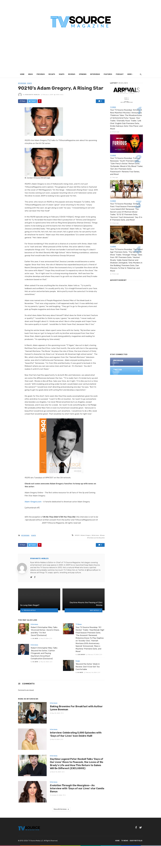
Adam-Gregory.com (33, 502)
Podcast (120, 74)
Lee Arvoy (81, 654)
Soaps (61, 74)
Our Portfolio (136, 841)
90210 (78, 535)
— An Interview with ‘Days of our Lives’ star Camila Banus (77, 788)
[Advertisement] (80, 54)
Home (22, 74)
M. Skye (35, 638)
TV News (79, 624)
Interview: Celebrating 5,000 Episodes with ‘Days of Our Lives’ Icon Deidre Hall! (76, 734)
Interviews (95, 74)
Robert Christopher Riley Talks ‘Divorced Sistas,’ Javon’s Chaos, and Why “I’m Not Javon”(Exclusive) (45, 631)
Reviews (71, 74)
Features (108, 74)
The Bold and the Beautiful (96, 538)
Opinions (82, 74)
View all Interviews (60, 809)
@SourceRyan (92, 570)
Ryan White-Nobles (32, 94)
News (30, 74)
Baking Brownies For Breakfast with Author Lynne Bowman (76, 708)
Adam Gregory (86, 535)
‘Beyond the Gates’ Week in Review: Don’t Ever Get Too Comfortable (88, 666)
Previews (41, 74)
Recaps (52, 74)
